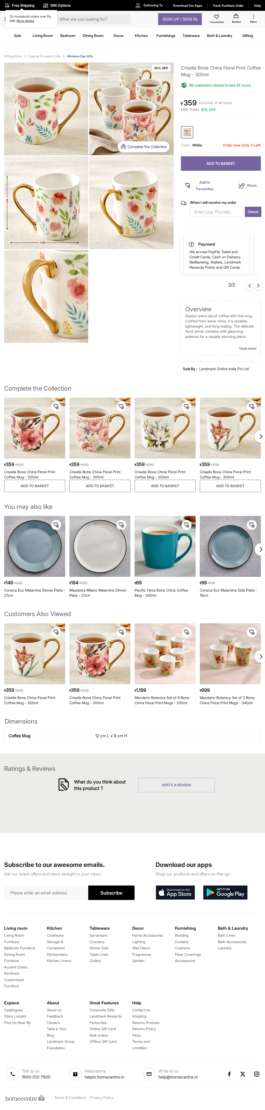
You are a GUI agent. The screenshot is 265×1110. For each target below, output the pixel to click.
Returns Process (145, 1022)
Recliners (11, 973)
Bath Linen (226, 935)
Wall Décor (141, 948)
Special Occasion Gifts (44, 56)
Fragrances (141, 954)
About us (54, 1010)
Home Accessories (147, 935)
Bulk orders (99, 1035)
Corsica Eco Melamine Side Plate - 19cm (228, 592)
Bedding (181, 935)
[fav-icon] (217, 17)
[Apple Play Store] (175, 893)
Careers (53, 1022)
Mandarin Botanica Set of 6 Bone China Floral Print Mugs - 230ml (162, 700)
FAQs (136, 1035)
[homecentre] (26, 1097)
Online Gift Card (103, 1029)
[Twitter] (243, 1074)
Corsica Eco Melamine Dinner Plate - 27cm (34, 592)
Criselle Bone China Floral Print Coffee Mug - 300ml (29, 474)
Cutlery (95, 960)
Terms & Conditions (70, 1097)
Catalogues (13, 1010)
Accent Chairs (15, 967)
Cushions (182, 948)
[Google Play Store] (225, 893)
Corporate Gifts (102, 1010)
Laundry (224, 948)
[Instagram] (257, 1074)
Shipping (139, 1016)
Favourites (98, 1022)
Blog (50, 1035)
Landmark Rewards (106, 1016)
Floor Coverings (188, 954)
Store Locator (15, 1016)
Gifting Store (13, 56)
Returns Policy (144, 1029)
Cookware (55, 935)
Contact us (141, 1010)
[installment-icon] (192, 244)
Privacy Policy (101, 1097)
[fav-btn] (56, 407)
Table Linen (99, 954)
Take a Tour (57, 1029)
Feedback (55, 1016)
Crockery (97, 942)
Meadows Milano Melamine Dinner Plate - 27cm (97, 592)
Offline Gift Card (103, 1041)
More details (25, 21)
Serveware (98, 935)
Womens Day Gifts (80, 56)
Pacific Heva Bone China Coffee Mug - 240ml (161, 592)
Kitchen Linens (59, 960)
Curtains (182, 942)
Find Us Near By (17, 1022)
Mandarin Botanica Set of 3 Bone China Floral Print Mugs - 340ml (227, 700)
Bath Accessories (232, 942)
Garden (138, 960)
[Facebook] (229, 1074)
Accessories (185, 960)
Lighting (138, 942)
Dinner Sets (99, 948)
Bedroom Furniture (19, 948)
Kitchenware (57, 954)
